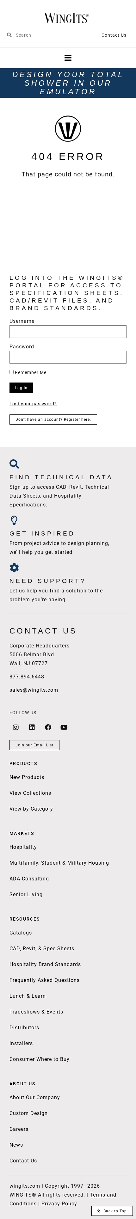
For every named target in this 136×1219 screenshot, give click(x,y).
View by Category (31, 809)
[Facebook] (48, 727)
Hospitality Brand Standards (45, 964)
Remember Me (30, 372)
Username (21, 321)
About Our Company (34, 1097)
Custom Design (28, 1113)
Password (21, 347)
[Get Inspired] (14, 520)
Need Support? (47, 581)
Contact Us (114, 35)
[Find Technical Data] (14, 464)
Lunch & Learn (27, 996)
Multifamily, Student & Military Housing (59, 863)
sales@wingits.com (33, 690)
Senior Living (26, 894)
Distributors (24, 1028)
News (16, 1145)
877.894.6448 (26, 677)
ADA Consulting (29, 879)
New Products (26, 777)
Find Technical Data (61, 477)
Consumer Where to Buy (39, 1059)
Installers (21, 1043)
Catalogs (20, 933)
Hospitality (23, 847)
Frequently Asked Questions (44, 980)
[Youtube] (64, 727)
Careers (18, 1129)
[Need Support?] (14, 568)
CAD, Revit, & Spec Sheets (41, 949)
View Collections (30, 793)
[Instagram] (15, 727)
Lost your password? (33, 403)
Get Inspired (42, 533)
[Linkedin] (32, 727)
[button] (68, 57)
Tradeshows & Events (36, 1012)
